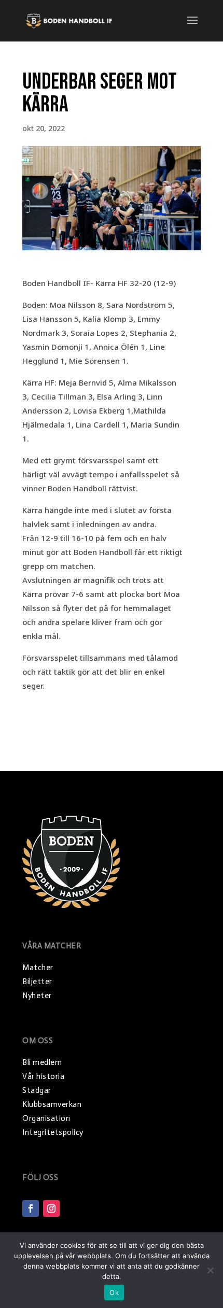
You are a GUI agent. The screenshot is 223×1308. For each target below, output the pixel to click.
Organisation (46, 1118)
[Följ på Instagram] (51, 1208)
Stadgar (36, 1090)
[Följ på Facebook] (30, 1208)
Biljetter (37, 981)
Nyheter (37, 995)
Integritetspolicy (52, 1132)
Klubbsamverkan (51, 1104)
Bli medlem (42, 1062)
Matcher (37, 967)
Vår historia (43, 1076)
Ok (114, 1292)
